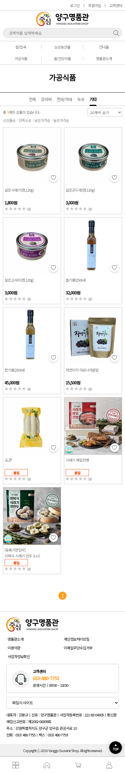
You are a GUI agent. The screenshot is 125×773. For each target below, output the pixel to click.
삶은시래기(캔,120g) (19, 190)
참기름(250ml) (15, 370)
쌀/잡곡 (20, 47)
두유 (80, 99)
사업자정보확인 (19, 656)
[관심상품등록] (53, 177)
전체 (32, 99)
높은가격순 (61, 120)
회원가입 (94, 5)
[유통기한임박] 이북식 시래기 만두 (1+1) (22, 552)
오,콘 (8, 460)
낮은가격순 (42, 120)
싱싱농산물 (62, 47)
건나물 (104, 47)
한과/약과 (64, 99)
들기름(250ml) (76, 280)
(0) (29, 209)
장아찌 (46, 99)
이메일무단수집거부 (78, 648)
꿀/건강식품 (62, 58)
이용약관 (14, 648)
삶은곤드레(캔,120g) (80, 190)
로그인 (75, 5)
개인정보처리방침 (76, 639)
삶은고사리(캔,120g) (19, 280)
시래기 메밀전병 (77, 460)
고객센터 (115, 5)
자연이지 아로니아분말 (82, 370)
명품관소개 (104, 58)
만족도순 (25, 120)
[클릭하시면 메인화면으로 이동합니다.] (62, 24)
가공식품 (21, 58)
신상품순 (9, 120)
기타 (93, 99)
